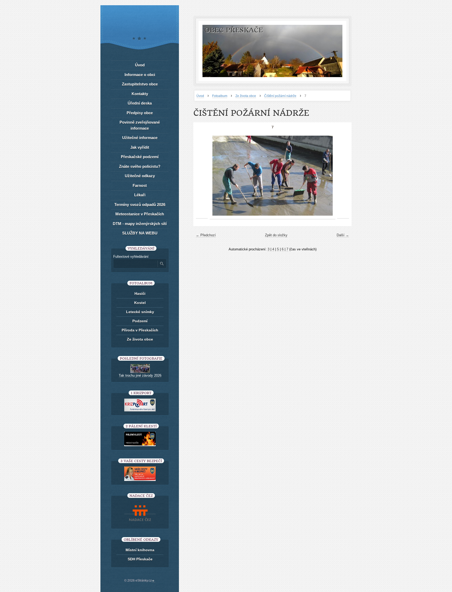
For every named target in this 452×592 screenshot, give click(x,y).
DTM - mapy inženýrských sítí (140, 223)
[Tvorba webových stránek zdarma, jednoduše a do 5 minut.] (153, 581)
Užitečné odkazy (140, 176)
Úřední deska (140, 103)
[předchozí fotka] (202, 176)
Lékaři (139, 195)
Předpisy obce (140, 113)
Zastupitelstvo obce (140, 84)
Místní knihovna (140, 550)
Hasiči (139, 293)
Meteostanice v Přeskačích (139, 214)
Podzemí (140, 321)
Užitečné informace (139, 137)
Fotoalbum (219, 96)
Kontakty (140, 93)
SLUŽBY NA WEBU (139, 233)
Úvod (200, 96)
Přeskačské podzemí (140, 156)
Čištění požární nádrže (280, 96)
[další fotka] (343, 176)
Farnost (140, 185)
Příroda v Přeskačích (140, 330)
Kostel (140, 303)
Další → (343, 235)
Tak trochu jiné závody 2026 (140, 375)
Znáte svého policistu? (139, 166)
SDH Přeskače (140, 559)
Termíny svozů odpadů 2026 (139, 204)
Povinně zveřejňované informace (140, 125)
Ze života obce (245, 96)
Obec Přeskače (234, 30)
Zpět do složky (276, 235)
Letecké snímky (140, 312)
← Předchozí (206, 235)
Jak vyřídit (139, 147)
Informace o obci (140, 74)
